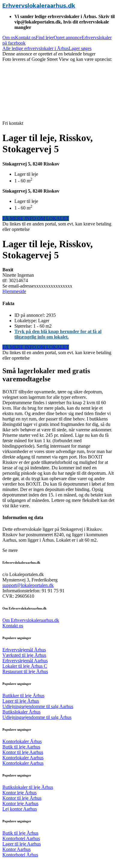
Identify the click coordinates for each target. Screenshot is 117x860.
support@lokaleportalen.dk (28, 585)
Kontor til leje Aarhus (22, 752)
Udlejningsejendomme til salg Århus (36, 717)
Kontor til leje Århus (21, 798)
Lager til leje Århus (20, 701)
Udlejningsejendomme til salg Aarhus (37, 706)
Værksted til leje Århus (24, 655)
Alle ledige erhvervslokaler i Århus (35, 48)
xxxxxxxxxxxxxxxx (37, 285)
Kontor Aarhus (16, 849)
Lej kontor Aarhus (19, 808)
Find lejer (45, 37)
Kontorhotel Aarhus (21, 838)
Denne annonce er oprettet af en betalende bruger (48, 53)
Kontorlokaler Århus (22, 741)
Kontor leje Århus (19, 792)
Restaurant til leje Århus (25, 671)
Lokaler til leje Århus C (24, 666)
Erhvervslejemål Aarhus (25, 660)
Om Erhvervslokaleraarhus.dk (30, 620)
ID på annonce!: (30, 315)
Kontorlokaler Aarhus (23, 757)
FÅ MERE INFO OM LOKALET (35, 218)
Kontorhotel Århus (20, 854)
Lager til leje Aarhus (21, 843)
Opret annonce (68, 37)
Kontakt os (25, 37)
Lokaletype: (26, 320)
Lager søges (80, 48)
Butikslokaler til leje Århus (27, 787)
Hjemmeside (14, 291)
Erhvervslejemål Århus (24, 649)
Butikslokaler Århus (21, 711)
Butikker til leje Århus (23, 695)
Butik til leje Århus (20, 833)
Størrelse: (23, 326)
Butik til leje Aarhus (21, 746)
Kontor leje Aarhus (20, 803)
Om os (8, 37)
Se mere (10, 550)
